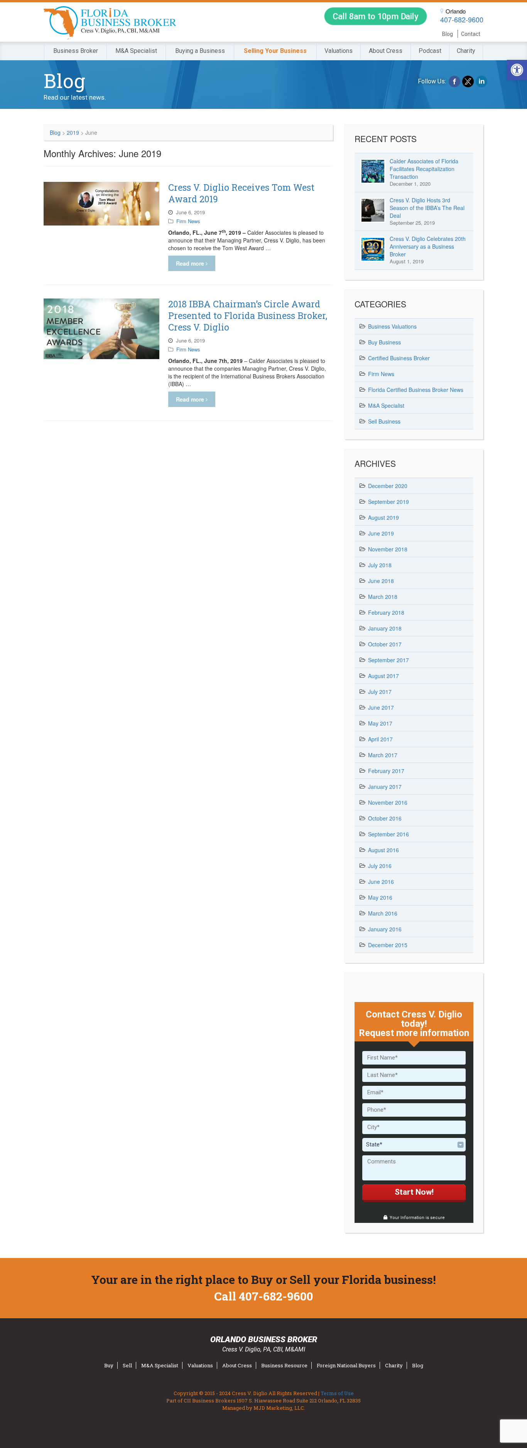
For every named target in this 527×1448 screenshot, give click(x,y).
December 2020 (387, 486)
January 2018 (385, 628)
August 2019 (383, 517)
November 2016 (387, 802)
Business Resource (284, 1365)
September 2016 (388, 834)
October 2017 (385, 644)
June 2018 (381, 581)
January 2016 (385, 929)
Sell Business (384, 421)
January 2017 (385, 786)
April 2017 (380, 739)
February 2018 (386, 612)
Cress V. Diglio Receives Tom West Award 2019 (241, 193)
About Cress (385, 50)
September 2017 (388, 660)
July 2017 (380, 691)
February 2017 (386, 771)
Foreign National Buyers (346, 1365)
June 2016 (381, 881)
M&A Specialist (136, 50)
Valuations (338, 50)
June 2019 (381, 533)
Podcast (430, 50)
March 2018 (382, 596)
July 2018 (380, 565)
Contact (470, 34)
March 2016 (382, 913)
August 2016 (383, 850)
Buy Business (384, 342)
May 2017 (380, 723)
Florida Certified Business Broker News (415, 389)
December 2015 (387, 945)
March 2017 (382, 755)
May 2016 (380, 897)
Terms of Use (337, 1393)
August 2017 (383, 676)
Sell (127, 1365)
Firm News (188, 221)
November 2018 (387, 549)
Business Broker (75, 50)
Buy (108, 1365)
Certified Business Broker (399, 358)
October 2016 (385, 818)
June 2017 (381, 707)
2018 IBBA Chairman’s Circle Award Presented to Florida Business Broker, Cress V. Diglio (247, 315)
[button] (517, 70)
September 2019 (388, 501)
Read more (191, 263)
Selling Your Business (275, 50)
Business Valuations (392, 326)
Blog (447, 34)
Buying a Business (200, 50)
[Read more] (101, 204)
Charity (466, 50)
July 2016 (380, 866)
